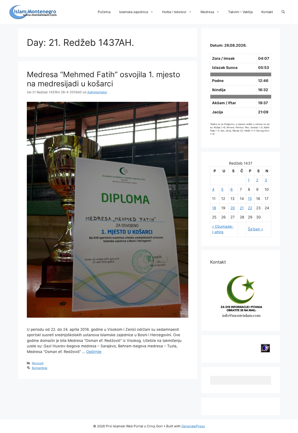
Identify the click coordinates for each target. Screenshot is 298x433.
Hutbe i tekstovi (174, 12)
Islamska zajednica (133, 12)
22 (250, 208)
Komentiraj (39, 368)
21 (242, 208)
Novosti (37, 363)
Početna (104, 12)
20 (232, 208)
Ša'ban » (255, 229)
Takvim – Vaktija (240, 12)
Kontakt (267, 12)
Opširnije (93, 351)
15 (250, 198)
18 (214, 208)
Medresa (207, 12)
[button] (283, 12)
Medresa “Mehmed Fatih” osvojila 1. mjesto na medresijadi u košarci (103, 79)
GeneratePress (193, 426)
